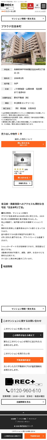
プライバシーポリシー (23, 422)
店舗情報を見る (24, 401)
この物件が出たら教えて (23, 335)
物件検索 (23, 7)
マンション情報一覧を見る (24, 18)
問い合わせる (23, 177)
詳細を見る (23, 183)
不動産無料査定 (24, 359)
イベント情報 (22, 419)
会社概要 (13, 419)
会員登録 (30, 7)
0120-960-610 (26, 391)
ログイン (37, 7)
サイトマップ (32, 419)
